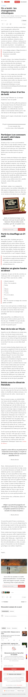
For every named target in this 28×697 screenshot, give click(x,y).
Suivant (23, 601)
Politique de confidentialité (15, 681)
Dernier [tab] (9, 628)
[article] (14, 636)
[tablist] (8, 611)
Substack (4, 694)
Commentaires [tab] (5, 611)
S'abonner (17, 2)
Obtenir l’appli (20, 690)
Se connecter (24, 2)
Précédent (5, 601)
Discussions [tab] (14, 628)
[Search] (25, 628)
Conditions (10, 687)
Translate (4, 5)
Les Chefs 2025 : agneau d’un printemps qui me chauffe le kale (10, 644)
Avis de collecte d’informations (18, 680)
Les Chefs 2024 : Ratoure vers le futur (10, 632)
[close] (24, 647)
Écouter (24, 20)
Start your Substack (10, 690)
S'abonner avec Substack (15, 674)
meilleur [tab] (4, 628)
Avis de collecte (16, 687)
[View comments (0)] (7, 24)
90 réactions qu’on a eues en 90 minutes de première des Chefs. (10, 636)
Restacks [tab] (12, 611)
